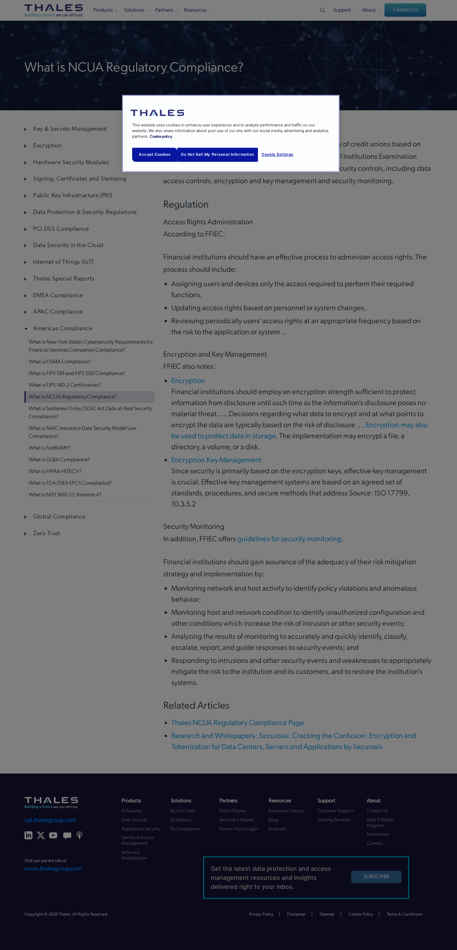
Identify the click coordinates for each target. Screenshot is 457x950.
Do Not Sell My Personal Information (217, 154)
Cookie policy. (161, 136)
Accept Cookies (155, 154)
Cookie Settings (277, 154)
